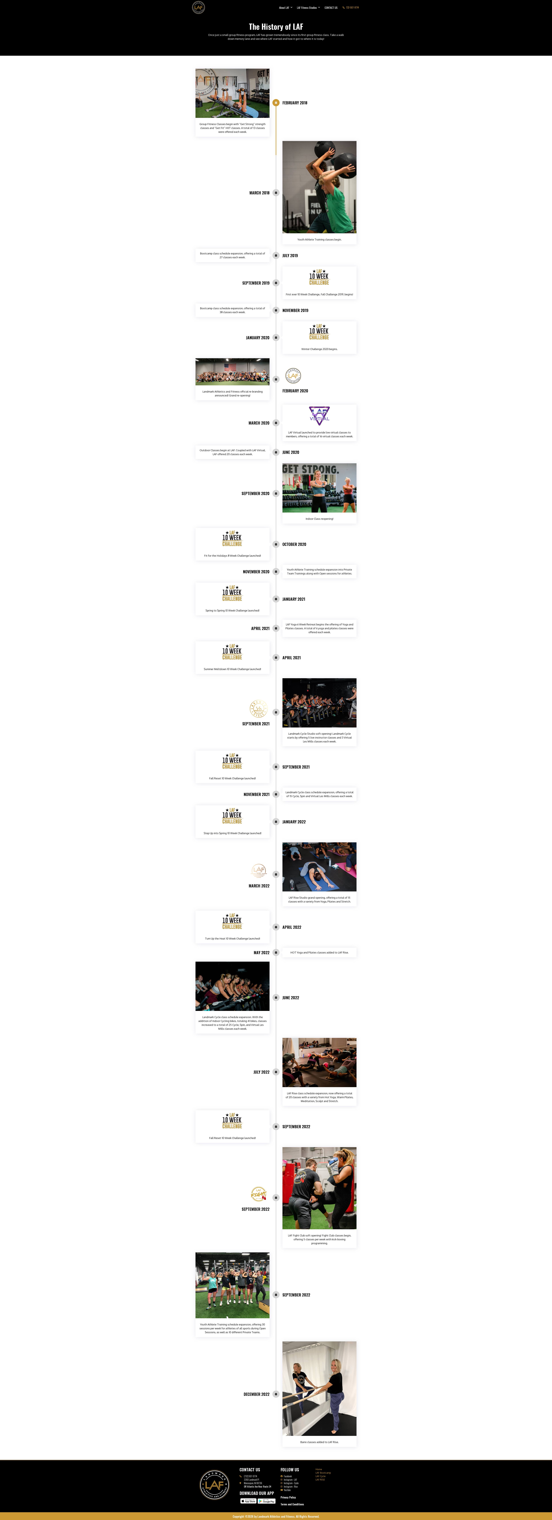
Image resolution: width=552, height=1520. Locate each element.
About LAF (284, 7)
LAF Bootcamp (323, 1472)
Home (319, 1469)
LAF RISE (320, 1479)
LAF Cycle (321, 1476)
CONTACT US (331, 7)
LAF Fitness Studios (307, 7)
